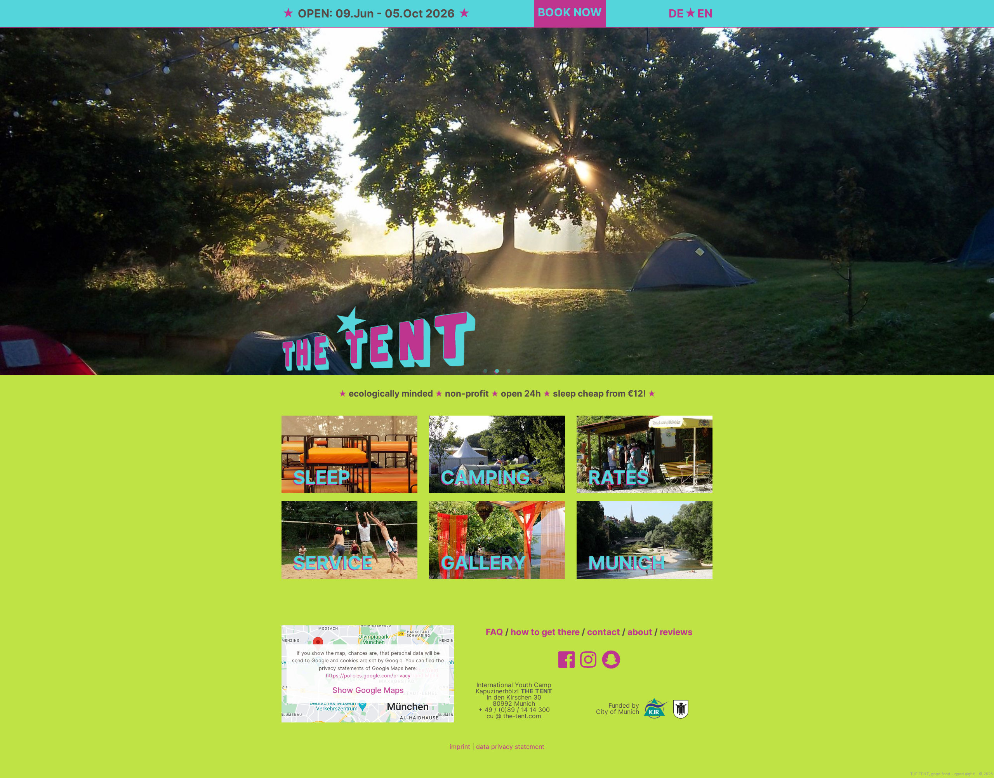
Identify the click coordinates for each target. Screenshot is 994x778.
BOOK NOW (570, 12)
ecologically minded (391, 393)
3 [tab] (509, 371)
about (639, 632)
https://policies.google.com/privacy (368, 676)
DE (676, 13)
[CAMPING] (497, 454)
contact (603, 632)
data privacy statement (510, 746)
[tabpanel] (497, 201)
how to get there (545, 632)
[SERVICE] (349, 539)
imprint (460, 746)
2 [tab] (497, 371)
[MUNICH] (644, 539)
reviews (676, 632)
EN (704, 13)
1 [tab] (485, 371)
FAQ (494, 632)
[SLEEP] (349, 454)
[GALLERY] (497, 539)
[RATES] (644, 454)
